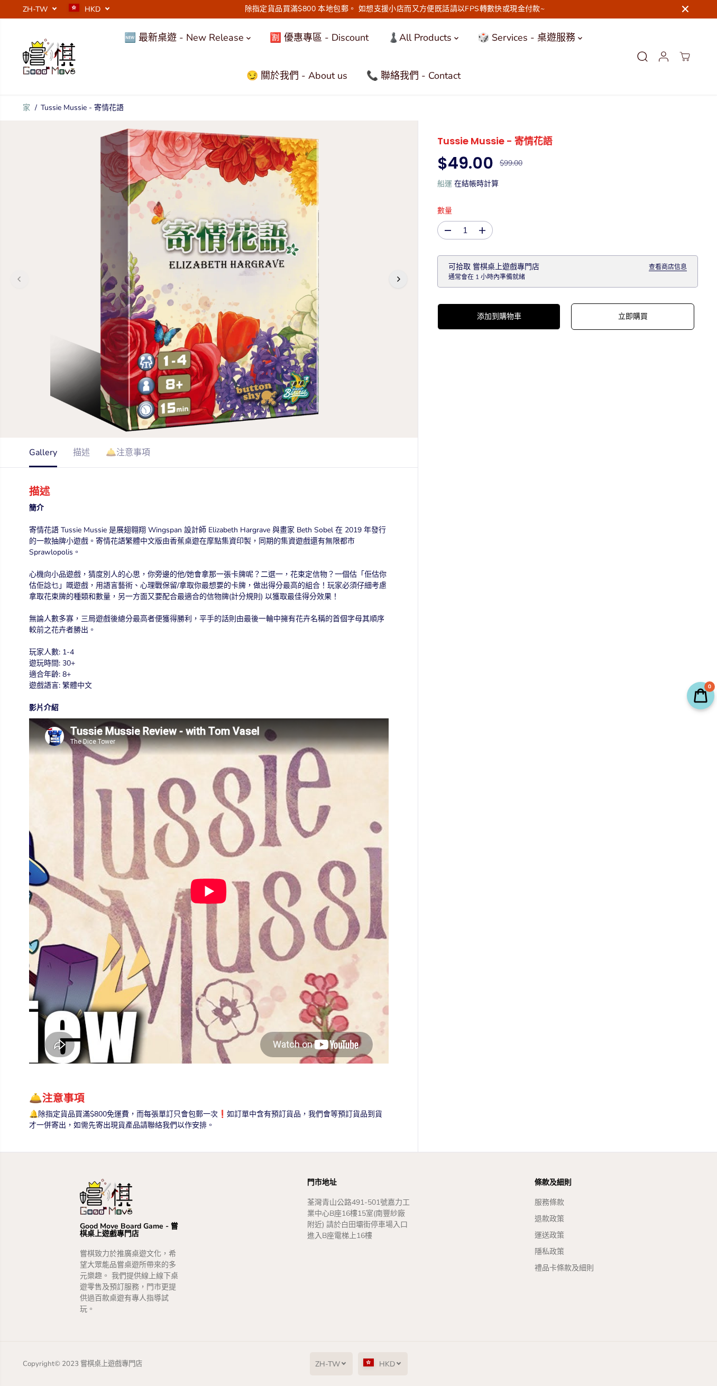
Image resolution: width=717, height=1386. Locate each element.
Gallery (43, 452)
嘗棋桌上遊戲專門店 (111, 1364)
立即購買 (633, 317)
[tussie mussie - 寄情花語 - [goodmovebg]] (209, 279)
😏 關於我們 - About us (296, 75)
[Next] (398, 279)
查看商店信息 (668, 267)
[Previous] (20, 279)
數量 (444, 211)
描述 (81, 452)
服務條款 (549, 1202)
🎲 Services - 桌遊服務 (527, 37)
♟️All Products (421, 37)
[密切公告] (685, 9)
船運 (444, 184)
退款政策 (549, 1219)
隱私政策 (549, 1251)
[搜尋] (642, 56)
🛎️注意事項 (128, 452)
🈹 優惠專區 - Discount (319, 37)
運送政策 (549, 1235)
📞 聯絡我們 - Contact (413, 75)
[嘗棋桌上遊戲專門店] (49, 56)
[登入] (663, 56)
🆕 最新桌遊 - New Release (185, 37)
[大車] (684, 56)
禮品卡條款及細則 (564, 1268)
